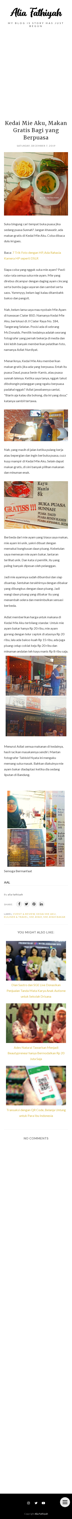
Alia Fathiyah (41, 1513)
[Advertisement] (36, 72)
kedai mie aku (46, 913)
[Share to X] (26, 904)
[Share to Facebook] (19, 904)
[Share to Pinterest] (34, 904)
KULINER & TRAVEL (16, 916)
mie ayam (35, 916)
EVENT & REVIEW (24, 913)
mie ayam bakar (54, 916)
